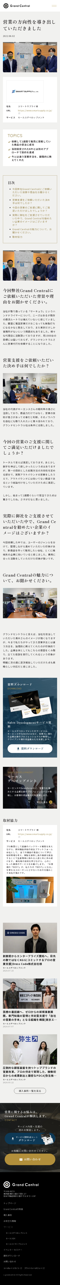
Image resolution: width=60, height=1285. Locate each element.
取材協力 (17, 237)
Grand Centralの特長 (13, 1209)
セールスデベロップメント (14, 968)
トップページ (9, 1203)
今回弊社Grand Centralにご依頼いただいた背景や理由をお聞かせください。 (32, 192)
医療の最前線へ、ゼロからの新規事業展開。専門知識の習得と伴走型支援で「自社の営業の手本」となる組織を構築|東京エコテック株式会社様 (30, 1016)
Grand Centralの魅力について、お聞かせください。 (32, 230)
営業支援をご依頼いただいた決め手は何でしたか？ (31, 201)
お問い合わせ (9, 1261)
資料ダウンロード (11, 1255)
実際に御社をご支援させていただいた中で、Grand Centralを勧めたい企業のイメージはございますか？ (32, 219)
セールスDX (10, 1238)
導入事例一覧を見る (30, 1091)
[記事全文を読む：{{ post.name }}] (30, 938)
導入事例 (7, 1215)
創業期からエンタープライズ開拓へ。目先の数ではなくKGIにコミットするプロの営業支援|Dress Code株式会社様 (29, 960)
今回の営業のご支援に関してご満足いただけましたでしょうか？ (31, 209)
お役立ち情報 (9, 1221)
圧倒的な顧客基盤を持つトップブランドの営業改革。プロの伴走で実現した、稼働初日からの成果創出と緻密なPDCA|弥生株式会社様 (30, 1072)
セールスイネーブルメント (16, 1244)
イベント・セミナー (12, 1250)
